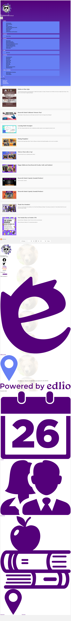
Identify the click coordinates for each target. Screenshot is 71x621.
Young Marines (8, 74)
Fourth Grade (8, 62)
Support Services (9, 28)
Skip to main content (4, 1)
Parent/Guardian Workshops (11, 72)
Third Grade (8, 61)
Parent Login (5, 80)
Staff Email (5, 81)
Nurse (7, 25)
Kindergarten (8, 58)
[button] (4, 20)
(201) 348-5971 (38, 380)
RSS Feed (4, 239)
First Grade (8, 59)
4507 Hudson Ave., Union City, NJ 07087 (25, 380)
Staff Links (8, 52)
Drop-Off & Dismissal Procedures (12, 43)
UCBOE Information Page (10, 45)
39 (40, 241)
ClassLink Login (6, 83)
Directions (23, 614)
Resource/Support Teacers (10, 66)
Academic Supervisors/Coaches (11, 27)
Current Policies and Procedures (11, 31)
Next (48, 241)
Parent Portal (8, 40)
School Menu (8, 36)
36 (33, 241)
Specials (7, 65)
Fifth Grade (8, 63)
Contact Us (8, 30)
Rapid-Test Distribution (10, 42)
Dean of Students (9, 24)
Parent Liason (8, 29)
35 (31, 241)
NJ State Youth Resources (10, 44)
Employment (5, 274)
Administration (8, 23)
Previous (23, 241)
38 (38, 241)
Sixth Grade (8, 64)
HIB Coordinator (9, 26)
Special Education (9, 67)
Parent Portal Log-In (9, 41)
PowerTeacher (5, 82)
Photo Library (8, 73)
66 (45, 241)
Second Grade (8, 60)
